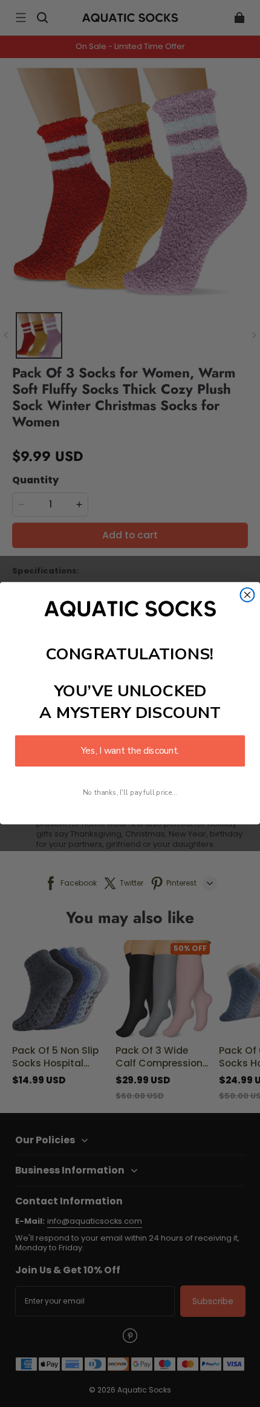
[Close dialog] (248, 595)
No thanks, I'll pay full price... (130, 792)
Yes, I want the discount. (130, 751)
